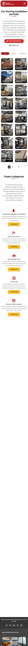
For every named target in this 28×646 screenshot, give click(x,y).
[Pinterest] (10, 625)
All (5, 53)
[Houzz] (14, 625)
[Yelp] (17, 625)
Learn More (14, 224)
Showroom (22, 53)
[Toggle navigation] (24, 3)
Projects (14, 53)
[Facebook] (6, 625)
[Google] (21, 625)
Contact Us (15, 45)
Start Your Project (14, 41)
